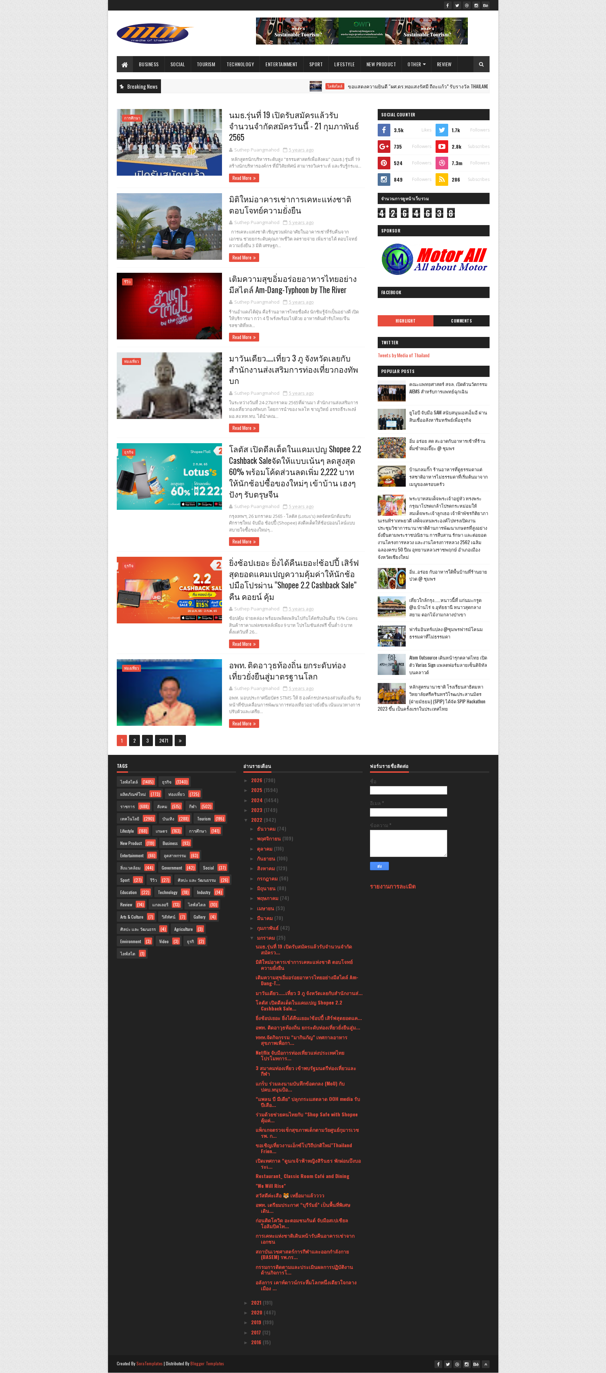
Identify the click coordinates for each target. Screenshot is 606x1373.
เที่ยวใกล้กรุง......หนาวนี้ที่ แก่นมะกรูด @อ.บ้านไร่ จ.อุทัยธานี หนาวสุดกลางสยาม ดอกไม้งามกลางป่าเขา (445, 607)
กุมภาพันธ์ (268, 927)
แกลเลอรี (160, 904)
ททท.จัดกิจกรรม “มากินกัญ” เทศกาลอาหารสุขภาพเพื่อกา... (302, 1040)
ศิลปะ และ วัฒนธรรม (197, 880)
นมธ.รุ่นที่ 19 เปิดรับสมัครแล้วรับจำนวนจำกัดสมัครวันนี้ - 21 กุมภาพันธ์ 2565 (294, 126)
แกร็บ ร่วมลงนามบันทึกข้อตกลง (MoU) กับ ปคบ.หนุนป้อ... (300, 1086)
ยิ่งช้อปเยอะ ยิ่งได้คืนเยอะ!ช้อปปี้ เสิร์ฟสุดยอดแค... (309, 1017)
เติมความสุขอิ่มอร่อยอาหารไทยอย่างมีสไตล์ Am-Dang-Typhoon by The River (293, 284)
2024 (257, 800)
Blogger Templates (207, 1363)
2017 (256, 1332)
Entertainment (281, 64)
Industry (203, 892)
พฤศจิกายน (269, 838)
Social (177, 64)
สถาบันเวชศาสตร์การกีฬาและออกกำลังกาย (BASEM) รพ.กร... (302, 1254)
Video (164, 941)
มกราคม (266, 937)
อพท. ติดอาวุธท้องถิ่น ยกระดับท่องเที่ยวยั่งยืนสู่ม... (308, 1027)
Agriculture (183, 929)
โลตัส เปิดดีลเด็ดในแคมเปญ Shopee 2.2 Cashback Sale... (299, 1005)
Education (128, 892)
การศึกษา (132, 118)
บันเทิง (168, 818)
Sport (316, 64)
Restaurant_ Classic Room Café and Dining (302, 1175)
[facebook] (448, 5)
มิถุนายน (267, 888)
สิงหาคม (266, 868)
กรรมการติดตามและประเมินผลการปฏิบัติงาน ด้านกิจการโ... (304, 1269)
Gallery (200, 917)
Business (149, 64)
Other (414, 64)
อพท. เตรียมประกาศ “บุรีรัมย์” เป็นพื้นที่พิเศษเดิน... (303, 1207)
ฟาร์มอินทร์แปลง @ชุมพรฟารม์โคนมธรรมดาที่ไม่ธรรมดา (446, 632)
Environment (130, 941)
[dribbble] (467, 5)
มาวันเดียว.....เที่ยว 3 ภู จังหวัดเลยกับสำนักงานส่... (309, 992)
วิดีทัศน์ (168, 917)
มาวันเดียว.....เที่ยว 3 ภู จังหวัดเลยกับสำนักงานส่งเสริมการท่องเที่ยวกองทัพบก (293, 369)
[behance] (486, 5)
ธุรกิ (190, 941)
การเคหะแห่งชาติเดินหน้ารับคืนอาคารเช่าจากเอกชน (305, 1238)
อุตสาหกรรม (175, 855)
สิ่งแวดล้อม (130, 868)
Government (172, 868)
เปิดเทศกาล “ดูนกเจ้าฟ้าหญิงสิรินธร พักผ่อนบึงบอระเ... (308, 1163)
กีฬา (193, 806)
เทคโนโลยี (129, 818)
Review (444, 64)
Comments (461, 321)
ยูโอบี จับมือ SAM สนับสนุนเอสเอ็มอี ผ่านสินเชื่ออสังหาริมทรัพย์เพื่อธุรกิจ (448, 416)
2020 (257, 1312)
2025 (257, 789)
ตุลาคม (265, 848)
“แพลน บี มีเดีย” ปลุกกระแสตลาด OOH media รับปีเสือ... (308, 1101)
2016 (257, 1342)
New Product (381, 64)
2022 (257, 819)
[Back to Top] (486, 1364)
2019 (257, 1322)
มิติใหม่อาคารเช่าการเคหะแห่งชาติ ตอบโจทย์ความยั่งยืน (290, 204)
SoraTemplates (149, 1363)
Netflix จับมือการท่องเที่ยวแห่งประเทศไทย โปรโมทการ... (300, 1055)
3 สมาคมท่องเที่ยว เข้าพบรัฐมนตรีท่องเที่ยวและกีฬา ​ (306, 1070)
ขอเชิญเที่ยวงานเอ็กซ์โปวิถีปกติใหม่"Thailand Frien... (304, 1148)
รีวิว (127, 281)
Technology (240, 64)
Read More (242, 177)
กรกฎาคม (268, 878)
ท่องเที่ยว (131, 361)
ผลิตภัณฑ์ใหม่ (133, 794)
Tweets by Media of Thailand (404, 355)
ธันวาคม (267, 828)
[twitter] (457, 5)
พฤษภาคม (268, 897)
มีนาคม (265, 917)
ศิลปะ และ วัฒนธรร (138, 929)
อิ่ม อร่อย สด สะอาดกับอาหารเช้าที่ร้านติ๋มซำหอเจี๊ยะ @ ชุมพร (447, 444)
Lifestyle (344, 64)
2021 (257, 1302)
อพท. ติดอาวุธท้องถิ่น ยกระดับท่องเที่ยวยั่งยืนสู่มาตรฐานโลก (287, 670)
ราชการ (127, 806)
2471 (163, 740)
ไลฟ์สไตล (197, 904)
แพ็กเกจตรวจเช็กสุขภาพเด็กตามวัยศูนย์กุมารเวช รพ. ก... (307, 1132)
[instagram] (476, 5)
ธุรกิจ (128, 452)
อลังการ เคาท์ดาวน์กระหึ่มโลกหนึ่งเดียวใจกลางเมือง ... (306, 1285)
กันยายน (267, 858)
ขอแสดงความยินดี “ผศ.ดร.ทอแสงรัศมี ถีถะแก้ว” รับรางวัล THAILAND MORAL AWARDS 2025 (405, 86)
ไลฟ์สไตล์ (300, 86)
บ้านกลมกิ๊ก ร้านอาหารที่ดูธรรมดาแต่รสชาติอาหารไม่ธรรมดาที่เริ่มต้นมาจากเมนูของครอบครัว (448, 476)
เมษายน (266, 908)
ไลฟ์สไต (127, 953)
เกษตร (161, 831)
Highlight (406, 321)
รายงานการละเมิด (393, 885)
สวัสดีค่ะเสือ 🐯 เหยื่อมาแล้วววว (290, 1195)
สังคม (162, 806)
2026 (257, 780)
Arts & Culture (131, 917)
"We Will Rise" (271, 1185)
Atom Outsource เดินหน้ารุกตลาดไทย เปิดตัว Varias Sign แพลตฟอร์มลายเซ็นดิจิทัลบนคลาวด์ (448, 665)
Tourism (206, 64)
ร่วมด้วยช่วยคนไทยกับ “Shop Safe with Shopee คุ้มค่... (307, 1117)
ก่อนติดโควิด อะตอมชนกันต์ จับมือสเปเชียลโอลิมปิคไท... (302, 1223)
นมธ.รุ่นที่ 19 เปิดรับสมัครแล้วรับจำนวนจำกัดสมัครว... (304, 949)
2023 (257, 809)
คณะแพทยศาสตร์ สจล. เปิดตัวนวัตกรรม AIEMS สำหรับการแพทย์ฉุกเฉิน (448, 387)
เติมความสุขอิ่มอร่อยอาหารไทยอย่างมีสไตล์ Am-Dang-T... (307, 980)
